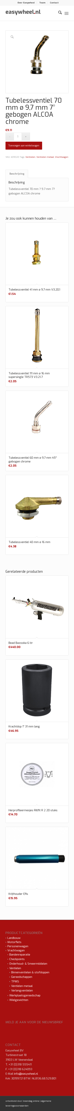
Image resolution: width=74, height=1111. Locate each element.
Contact (54, 2)
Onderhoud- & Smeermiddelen (28, 964)
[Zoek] (58, 13)
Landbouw (13, 938)
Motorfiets (14, 942)
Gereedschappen (21, 977)
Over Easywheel (26, 2)
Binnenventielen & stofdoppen (30, 972)
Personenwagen (17, 946)
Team (42, 2)
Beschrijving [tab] (16, 173)
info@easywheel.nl (26, 1074)
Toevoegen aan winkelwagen (23, 145)
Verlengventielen (22, 990)
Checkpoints (17, 959)
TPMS (15, 981)
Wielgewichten (18, 1000)
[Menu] (66, 13)
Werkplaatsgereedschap (24, 995)
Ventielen (30, 157)
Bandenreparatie (19, 954)
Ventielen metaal (45, 157)
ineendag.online (31, 1101)
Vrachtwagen (61, 157)
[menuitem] (26, 3)
